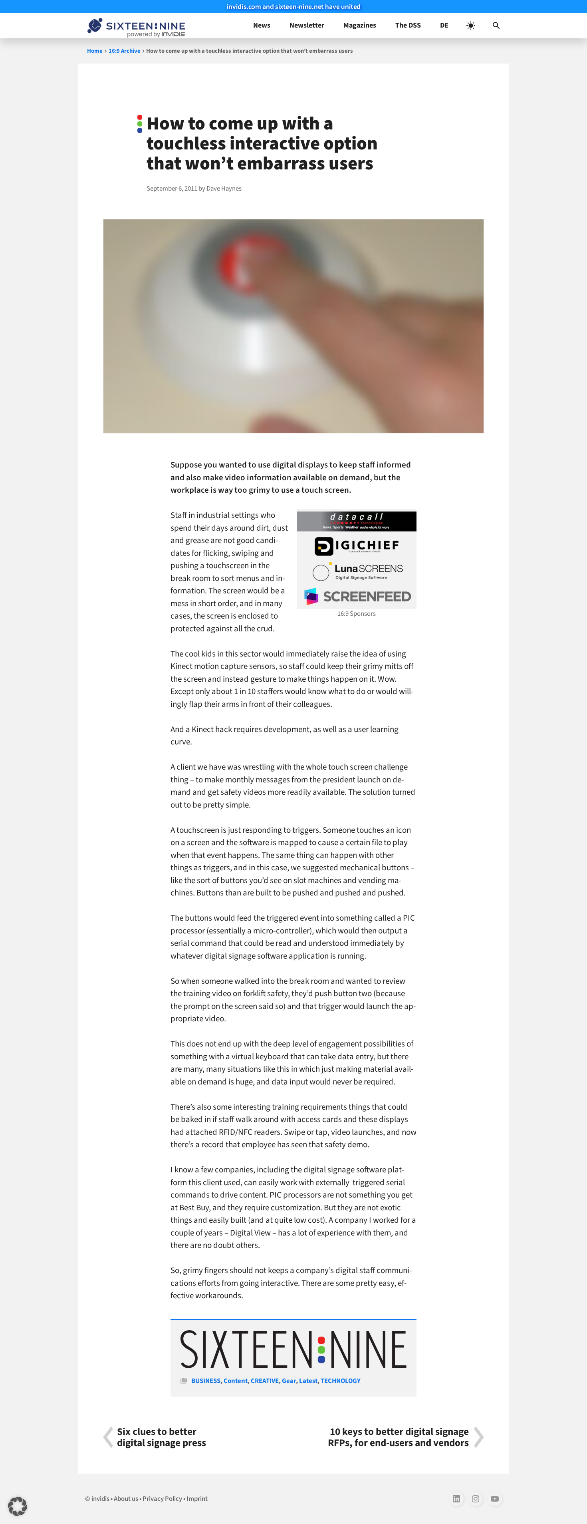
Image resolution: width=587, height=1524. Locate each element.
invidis (100, 1499)
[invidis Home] (134, 25)
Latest (308, 1381)
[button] (496, 25)
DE (444, 25)
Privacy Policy (162, 1499)
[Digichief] (356, 547)
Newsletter (307, 25)
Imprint (197, 1499)
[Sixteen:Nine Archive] (293, 1366)
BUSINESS (205, 1381)
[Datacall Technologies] (356, 521)
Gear (289, 1381)
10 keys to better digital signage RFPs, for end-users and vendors (398, 1437)
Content (236, 1381)
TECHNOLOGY (341, 1381)
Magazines (359, 25)
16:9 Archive (125, 51)
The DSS (408, 25)
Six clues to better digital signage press (161, 1437)
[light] (471, 25)
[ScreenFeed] (356, 597)
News (261, 25)
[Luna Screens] (356, 571)
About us (126, 1499)
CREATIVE (265, 1381)
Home (95, 51)
